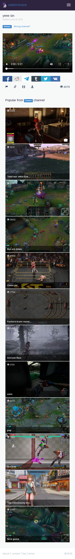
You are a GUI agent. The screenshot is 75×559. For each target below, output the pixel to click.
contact (16, 553)
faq (24, 553)
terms (31, 553)
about (6, 553)
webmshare (17, 5)
